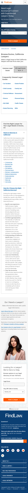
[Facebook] (2, 450)
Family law (8, 178)
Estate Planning (8, 108)
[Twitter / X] (12, 450)
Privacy (9, 489)
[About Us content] (25, 461)
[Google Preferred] (2, 455)
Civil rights (8, 182)
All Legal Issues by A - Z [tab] (20, 69)
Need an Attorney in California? (10, 134)
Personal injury (9, 170)
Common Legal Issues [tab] (8, 69)
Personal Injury (19, 98)
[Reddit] (23, 450)
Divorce (5, 98)
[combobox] (14, 25)
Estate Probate (19, 83)
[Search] (25, 2)
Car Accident (7, 83)
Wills (16, 108)
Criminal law (8, 162)
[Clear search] (23, 391)
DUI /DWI (6, 103)
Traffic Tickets (19, 103)
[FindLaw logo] (9, 2)
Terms (3, 489)
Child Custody (7, 88)
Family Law (18, 88)
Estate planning (9, 176)
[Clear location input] (25, 33)
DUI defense (8, 168)
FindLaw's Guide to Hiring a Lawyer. (14, 324)
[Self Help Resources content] (25, 470)
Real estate (8, 166)
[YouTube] (7, 450)
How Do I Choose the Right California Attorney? (12, 189)
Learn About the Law (7, 311)
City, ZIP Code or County (8, 30)
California (13, 48)
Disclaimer (15, 489)
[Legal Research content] (25, 475)
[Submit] (25, 441)
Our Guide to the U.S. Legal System (11, 327)
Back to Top (15, 409)
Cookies (23, 489)
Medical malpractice (11, 174)
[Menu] (2, 2)
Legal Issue (4, 22)
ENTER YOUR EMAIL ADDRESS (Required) (11, 438)
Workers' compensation (12, 172)
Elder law (7, 180)
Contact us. (16, 428)
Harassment (18, 93)
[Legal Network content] (25, 480)
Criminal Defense (8, 93)
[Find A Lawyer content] (25, 466)
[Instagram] (18, 450)
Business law (8, 164)
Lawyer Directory (5, 48)
